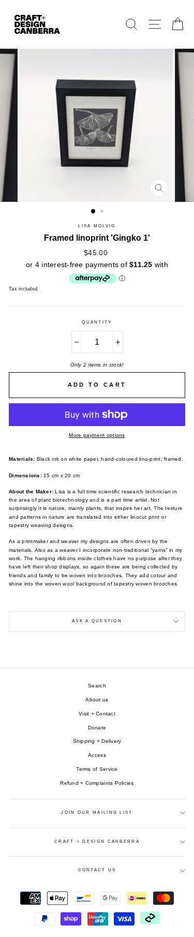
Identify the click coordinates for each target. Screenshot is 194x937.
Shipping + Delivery (97, 741)
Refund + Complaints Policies (96, 783)
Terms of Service (96, 769)
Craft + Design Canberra (97, 841)
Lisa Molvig (96, 226)
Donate (97, 727)
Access (97, 755)
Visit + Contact (97, 713)
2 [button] (103, 212)
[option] (97, 125)
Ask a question (97, 621)
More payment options (97, 435)
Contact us (97, 870)
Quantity (97, 322)
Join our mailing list (96, 812)
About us (96, 699)
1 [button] (93, 211)
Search (97, 686)
